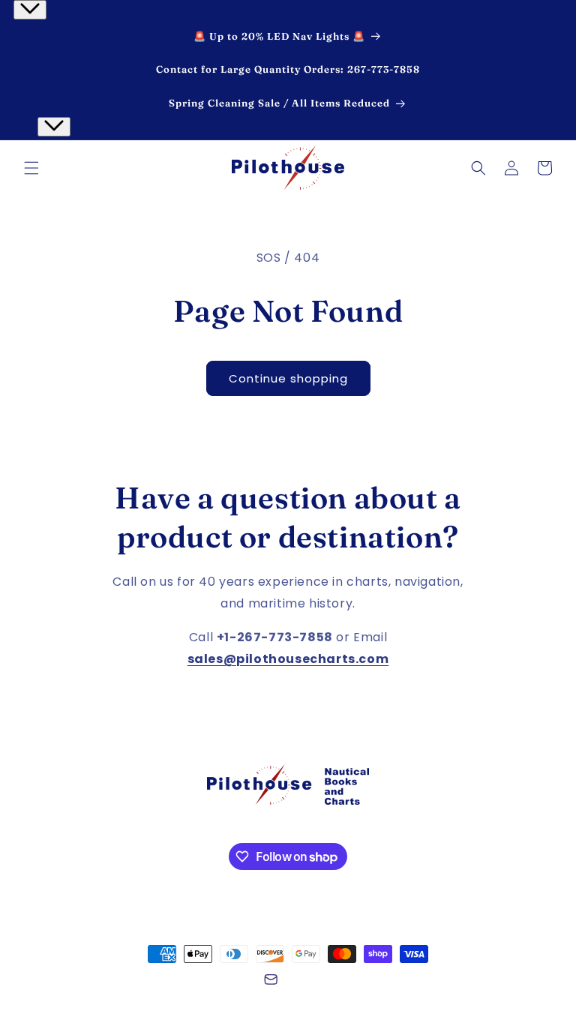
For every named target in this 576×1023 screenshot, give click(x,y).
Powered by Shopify (209, 982)
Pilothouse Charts (119, 982)
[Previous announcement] (30, 10)
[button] (31, 168)
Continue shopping (288, 378)
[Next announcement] (54, 126)
